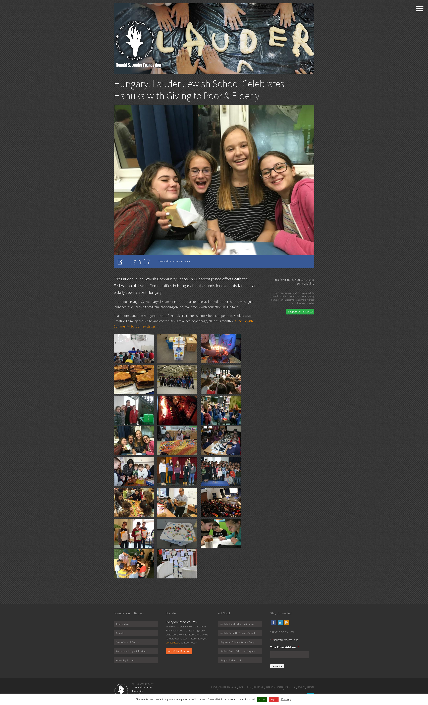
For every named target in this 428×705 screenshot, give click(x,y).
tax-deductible (173, 642)
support (269, 686)
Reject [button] (274, 699)
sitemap (310, 686)
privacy (301, 686)
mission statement (227, 686)
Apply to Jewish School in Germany (237, 623)
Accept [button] (262, 699)
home (214, 686)
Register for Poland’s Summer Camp (237, 642)
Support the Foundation (232, 660)
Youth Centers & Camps (127, 642)
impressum (290, 686)
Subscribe (277, 666)
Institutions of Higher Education (131, 651)
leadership (258, 686)
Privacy (286, 699)
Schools (120, 632)
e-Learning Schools (125, 660)
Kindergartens (122, 623)
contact (279, 686)
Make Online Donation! (179, 651)
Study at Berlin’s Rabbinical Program (238, 651)
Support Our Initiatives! (300, 311)
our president (245, 686)
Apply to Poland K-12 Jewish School (238, 632)
